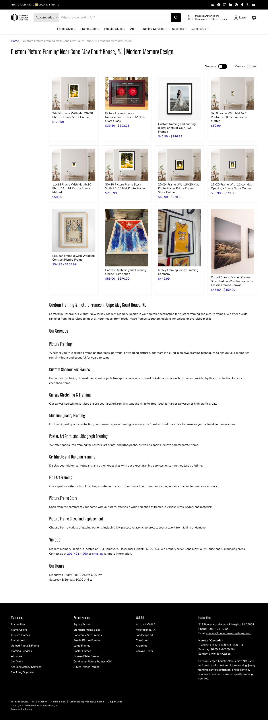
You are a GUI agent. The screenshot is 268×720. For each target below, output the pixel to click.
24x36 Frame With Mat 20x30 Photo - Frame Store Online (72, 115)
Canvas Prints (144, 651)
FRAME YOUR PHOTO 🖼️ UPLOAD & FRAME (35, 4)
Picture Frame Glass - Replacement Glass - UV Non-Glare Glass (125, 117)
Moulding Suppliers (22, 672)
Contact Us (199, 28)
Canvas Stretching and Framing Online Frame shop (125, 272)
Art (132, 28)
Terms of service (19, 701)
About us (16, 656)
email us (97, 554)
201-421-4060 (77, 554)
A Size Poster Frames (86, 667)
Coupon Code (115, 701)
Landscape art (144, 635)
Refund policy (58, 701)
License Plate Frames (86, 656)
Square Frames (82, 624)
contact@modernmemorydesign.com (228, 633)
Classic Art (142, 640)
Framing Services (153, 28)
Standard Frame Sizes (86, 630)
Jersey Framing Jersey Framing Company (178, 272)
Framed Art (18, 640)
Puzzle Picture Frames (86, 640)
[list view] (254, 66)
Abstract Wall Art (146, 624)
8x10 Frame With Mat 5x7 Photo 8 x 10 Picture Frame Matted (229, 117)
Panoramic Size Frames (87, 635)
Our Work (17, 661)
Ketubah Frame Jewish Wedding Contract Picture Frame (73, 258)
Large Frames (81, 645)
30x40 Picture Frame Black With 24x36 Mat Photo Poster (125, 186)
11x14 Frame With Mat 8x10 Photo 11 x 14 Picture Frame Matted (71, 188)
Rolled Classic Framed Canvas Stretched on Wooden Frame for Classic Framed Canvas (232, 281)
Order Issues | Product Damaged (86, 701)
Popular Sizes (113, 28)
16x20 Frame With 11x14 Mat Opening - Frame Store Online (231, 186)
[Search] (176, 17)
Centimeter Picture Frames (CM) (92, 661)
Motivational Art (145, 630)
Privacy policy (39, 701)
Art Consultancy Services (26, 667)
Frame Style (65, 28)
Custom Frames (20, 635)
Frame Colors (19, 630)
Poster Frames (82, 651)
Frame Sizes (18, 624)
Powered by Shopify (21, 709)
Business (178, 28)
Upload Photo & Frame (25, 645)
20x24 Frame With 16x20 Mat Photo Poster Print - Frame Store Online (178, 188)
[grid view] (249, 66)
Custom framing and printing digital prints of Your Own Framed (177, 128)
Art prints (141, 645)
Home (15, 41)
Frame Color (88, 28)
